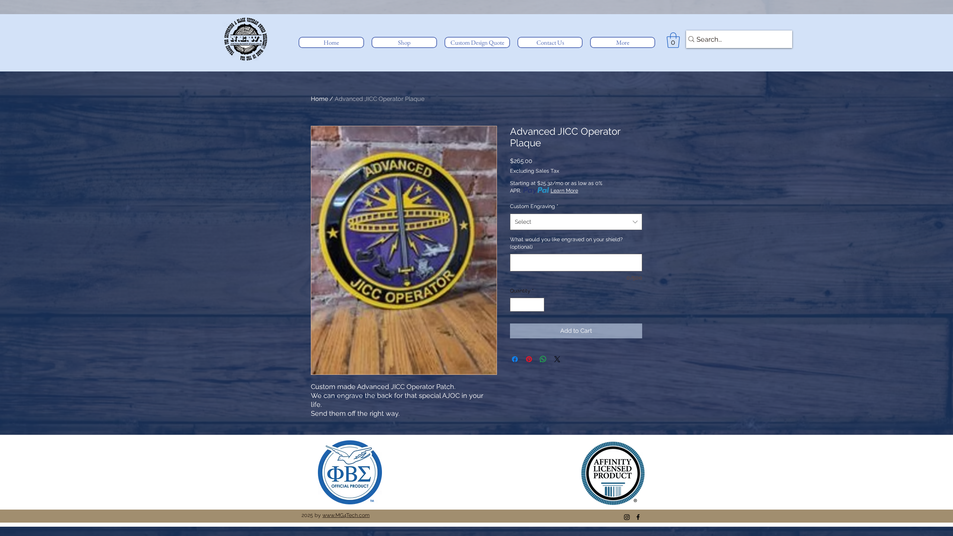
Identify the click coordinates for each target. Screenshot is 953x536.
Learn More (564, 191)
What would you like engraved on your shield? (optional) (566, 243)
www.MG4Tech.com (346, 515)
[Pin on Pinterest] (529, 359)
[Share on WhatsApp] (543, 359)
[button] (404, 42)
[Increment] (538, 304)
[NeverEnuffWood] (627, 517)
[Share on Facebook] (514, 359)
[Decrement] (515, 304)
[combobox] (576, 222)
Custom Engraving (534, 206)
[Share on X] (557, 359)
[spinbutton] (527, 304)
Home (319, 98)
